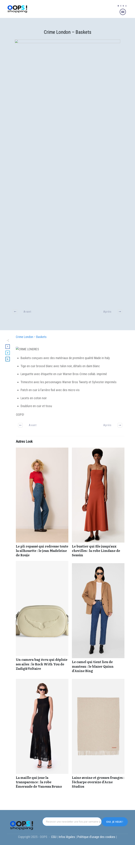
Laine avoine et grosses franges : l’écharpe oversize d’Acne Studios (98, 735)
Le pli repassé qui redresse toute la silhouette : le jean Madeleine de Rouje (42, 504)
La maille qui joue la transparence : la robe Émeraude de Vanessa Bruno (42, 735)
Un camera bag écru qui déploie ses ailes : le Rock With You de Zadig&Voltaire (42, 618)
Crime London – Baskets (67, 32)
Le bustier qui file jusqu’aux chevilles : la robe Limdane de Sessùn (98, 504)
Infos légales (67, 837)
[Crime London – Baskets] (67, 171)
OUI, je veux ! (114, 821)
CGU (54, 837)
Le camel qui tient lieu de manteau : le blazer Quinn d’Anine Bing (98, 619)
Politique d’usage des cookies (96, 837)
